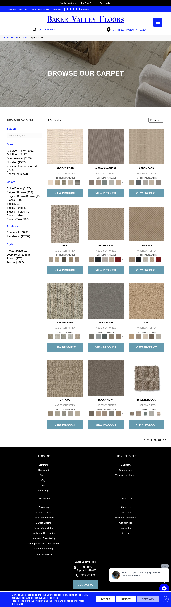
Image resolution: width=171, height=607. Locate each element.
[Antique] (57, 259)
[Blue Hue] (138, 182)
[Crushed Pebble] (70, 413)
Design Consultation (17, 9)
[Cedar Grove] (65, 301)
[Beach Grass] (98, 413)
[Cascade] (105, 259)
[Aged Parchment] (65, 378)
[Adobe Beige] (65, 224)
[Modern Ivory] (57, 336)
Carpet (24, 37)
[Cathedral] (64, 413)
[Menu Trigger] (157, 22)
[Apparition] (64, 259)
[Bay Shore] (70, 259)
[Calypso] (98, 336)
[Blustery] (111, 182)
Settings (148, 599)
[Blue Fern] (105, 182)
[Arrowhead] (106, 378)
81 (159, 440)
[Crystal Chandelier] (77, 413)
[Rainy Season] (70, 336)
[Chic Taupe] (70, 182)
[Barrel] (106, 146)
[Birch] (145, 336)
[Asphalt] (106, 301)
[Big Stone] (138, 336)
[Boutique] (118, 182)
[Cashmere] (111, 259)
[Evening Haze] (158, 182)
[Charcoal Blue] (105, 336)
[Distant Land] (118, 336)
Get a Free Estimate (40, 9)
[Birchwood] (106, 224)
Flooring (15, 37)
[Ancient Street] (57, 413)
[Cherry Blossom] (118, 259)
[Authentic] (146, 146)
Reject (126, 599)
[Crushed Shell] (158, 336)
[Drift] (152, 182)
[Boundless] (64, 182)
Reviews (85, 9)
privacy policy (36, 600)
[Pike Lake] (64, 336)
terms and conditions (64, 600)
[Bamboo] (57, 182)
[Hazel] (118, 413)
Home (6, 37)
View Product (65, 193)
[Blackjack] (98, 259)
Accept (105, 599)
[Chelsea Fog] (111, 413)
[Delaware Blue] (77, 182)
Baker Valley (105, 3)
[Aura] (65, 146)
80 (155, 440)
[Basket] (98, 182)
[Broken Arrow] (77, 259)
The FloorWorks (88, 3)
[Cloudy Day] (145, 182)
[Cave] (152, 336)
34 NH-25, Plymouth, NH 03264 (129, 29)
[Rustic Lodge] (77, 336)
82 (164, 440)
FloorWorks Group (68, 3)
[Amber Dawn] (146, 301)
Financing (57, 9)
